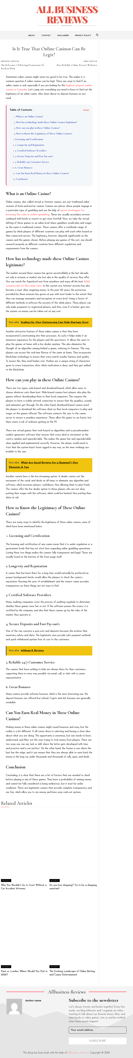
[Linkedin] (23, 1019)
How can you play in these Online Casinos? (38, 127)
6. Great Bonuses (23, 167)
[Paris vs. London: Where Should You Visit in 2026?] (25, 932)
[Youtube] (38, 1019)
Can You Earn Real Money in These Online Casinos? (42, 173)
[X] (30, 1019)
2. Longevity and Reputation (29, 144)
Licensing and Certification (29, 139)
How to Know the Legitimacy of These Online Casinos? (44, 133)
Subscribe (97, 1041)
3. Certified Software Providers (30, 150)
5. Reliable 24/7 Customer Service (32, 161)
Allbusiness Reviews (78, 1053)
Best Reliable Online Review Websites (77, 65)
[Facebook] (8, 1019)
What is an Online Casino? (29, 116)
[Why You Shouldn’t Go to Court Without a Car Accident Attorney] (25, 846)
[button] (97, 35)
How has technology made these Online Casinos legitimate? (46, 122)
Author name (33, 1000)
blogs (6, 880)
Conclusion (22, 178)
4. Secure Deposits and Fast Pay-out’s (34, 156)
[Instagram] (15, 1019)
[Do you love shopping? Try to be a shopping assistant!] (73, 846)
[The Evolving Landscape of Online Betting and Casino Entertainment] (73, 932)
